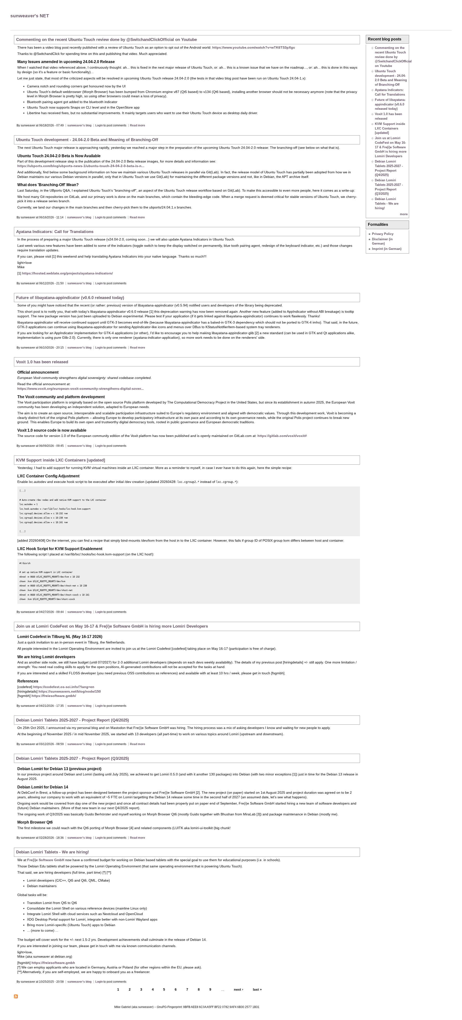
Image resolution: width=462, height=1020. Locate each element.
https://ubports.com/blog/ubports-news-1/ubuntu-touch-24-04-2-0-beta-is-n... (80, 166)
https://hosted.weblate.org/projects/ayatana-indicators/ (67, 273)
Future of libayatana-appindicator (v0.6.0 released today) (70, 297)
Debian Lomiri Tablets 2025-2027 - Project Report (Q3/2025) (72, 758)
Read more (137, 125)
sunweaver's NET (29, 15)
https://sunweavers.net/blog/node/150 (69, 691)
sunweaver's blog (79, 125)
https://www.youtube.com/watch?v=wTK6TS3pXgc (253, 47)
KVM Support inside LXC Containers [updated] (60, 460)
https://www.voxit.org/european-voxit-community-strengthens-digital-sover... (80, 388)
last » (257, 989)
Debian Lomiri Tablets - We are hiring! (52, 852)
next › (238, 989)
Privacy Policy (382, 234)
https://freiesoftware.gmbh (53, 963)
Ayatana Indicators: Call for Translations (54, 231)
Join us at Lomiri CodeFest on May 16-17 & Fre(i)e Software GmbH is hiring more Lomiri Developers (112, 626)
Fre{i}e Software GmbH (45, 860)
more (404, 214)
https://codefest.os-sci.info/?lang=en (63, 687)
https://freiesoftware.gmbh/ (54, 696)
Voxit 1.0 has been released (42, 361)
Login (99, 125)
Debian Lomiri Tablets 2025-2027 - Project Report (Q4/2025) (72, 720)
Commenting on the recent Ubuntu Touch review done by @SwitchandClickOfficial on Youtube (106, 39)
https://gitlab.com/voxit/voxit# (282, 436)
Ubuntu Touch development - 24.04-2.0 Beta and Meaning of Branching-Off (87, 139)
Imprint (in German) (386, 249)
